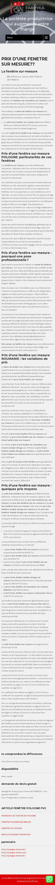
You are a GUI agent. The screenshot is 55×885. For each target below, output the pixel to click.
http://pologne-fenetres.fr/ (13, 852)
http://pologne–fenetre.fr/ (13, 849)
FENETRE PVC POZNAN (11, 828)
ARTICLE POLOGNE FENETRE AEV (15, 834)
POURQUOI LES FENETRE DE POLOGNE (18, 816)
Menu (10, 37)
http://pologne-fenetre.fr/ (13, 856)
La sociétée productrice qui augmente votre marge (28, 24)
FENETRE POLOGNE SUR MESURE (16, 822)
